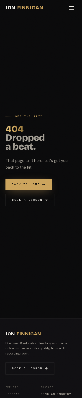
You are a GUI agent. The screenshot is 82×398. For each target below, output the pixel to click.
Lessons (12, 394)
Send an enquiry (56, 394)
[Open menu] (72, 8)
